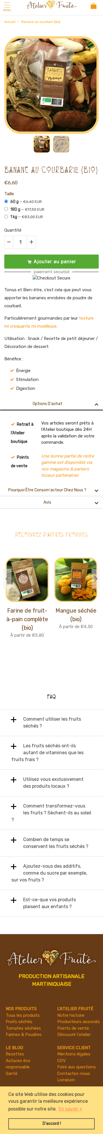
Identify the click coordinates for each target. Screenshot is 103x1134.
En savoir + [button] (70, 1109)
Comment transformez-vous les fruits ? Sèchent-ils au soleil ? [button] (51, 812)
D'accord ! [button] (51, 1123)
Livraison (66, 1079)
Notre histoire (70, 1015)
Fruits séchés (19, 1021)
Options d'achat (47, 403)
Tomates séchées (23, 1028)
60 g (26, 201)
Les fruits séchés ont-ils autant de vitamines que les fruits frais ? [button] (47, 752)
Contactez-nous (73, 1073)
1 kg (26, 216)
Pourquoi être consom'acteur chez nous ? (47, 490)
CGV (61, 1060)
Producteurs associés (78, 1021)
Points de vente (73, 1028)
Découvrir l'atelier (74, 1034)
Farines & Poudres (23, 1034)
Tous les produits (23, 1015)
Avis (47, 502)
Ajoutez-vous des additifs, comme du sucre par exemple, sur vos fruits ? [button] (49, 873)
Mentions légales (73, 1054)
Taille (9, 193)
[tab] (51, 722)
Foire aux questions (76, 1067)
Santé (11, 1073)
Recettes (15, 1054)
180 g (27, 209)
